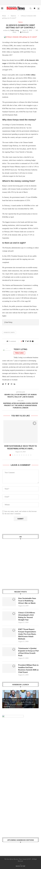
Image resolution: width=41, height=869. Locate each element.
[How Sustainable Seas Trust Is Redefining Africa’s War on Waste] (20, 431)
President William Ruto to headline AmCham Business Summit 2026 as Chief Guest (28, 668)
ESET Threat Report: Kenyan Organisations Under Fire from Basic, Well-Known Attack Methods (27, 634)
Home (4, 16)
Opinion (13, 16)
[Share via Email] (32, 341)
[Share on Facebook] (25, 341)
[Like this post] (23, 341)
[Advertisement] (20, 562)
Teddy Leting (14, 30)
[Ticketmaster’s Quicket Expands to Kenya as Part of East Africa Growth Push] (9, 651)
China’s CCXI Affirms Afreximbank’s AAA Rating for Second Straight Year (26, 616)
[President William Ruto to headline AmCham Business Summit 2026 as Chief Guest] (9, 668)
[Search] (30, 8)
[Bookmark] (34, 8)
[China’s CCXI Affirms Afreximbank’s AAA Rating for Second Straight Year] (9, 615)
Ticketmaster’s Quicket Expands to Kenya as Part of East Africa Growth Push (28, 651)
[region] (20, 699)
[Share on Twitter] (28, 341)
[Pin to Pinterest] (30, 341)
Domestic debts (9, 332)
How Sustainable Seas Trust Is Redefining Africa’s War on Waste (27, 600)
